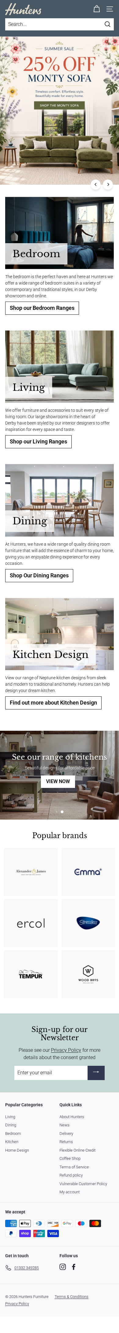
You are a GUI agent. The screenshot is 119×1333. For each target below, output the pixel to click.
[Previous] (96, 185)
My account (70, 1192)
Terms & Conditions (71, 1296)
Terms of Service (74, 1167)
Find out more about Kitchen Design (53, 703)
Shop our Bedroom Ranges (42, 308)
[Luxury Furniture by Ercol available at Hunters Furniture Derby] (30, 923)
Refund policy (71, 1175)
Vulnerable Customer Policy (83, 1183)
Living (10, 1116)
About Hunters (72, 1116)
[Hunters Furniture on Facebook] (73, 1267)
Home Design (17, 1150)
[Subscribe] (96, 1073)
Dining (10, 1125)
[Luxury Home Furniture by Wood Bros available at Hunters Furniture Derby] (88, 974)
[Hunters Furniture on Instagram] (63, 1267)
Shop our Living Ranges (38, 442)
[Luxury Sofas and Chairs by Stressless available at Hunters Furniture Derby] (88, 923)
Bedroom (13, 1133)
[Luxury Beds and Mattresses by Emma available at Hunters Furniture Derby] (88, 872)
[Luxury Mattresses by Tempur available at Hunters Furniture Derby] (30, 974)
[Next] (108, 185)
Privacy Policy (66, 1050)
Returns (66, 1141)
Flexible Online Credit (78, 1150)
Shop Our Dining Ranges (39, 575)
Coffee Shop (70, 1158)
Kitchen (11, 1141)
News (65, 1125)
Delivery (66, 1133)
